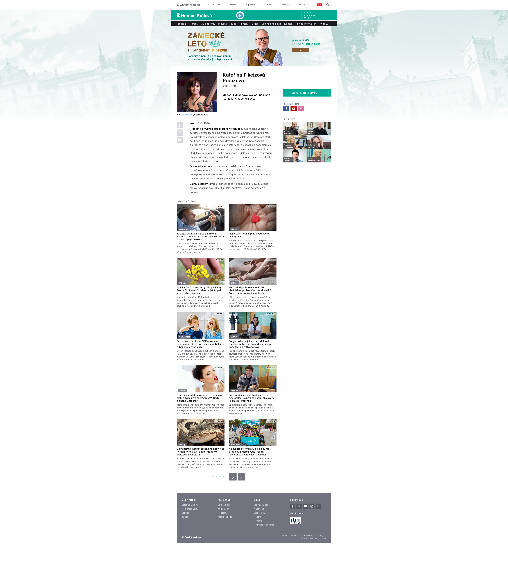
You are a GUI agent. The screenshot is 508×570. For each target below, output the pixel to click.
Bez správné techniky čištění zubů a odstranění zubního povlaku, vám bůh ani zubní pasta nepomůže (200, 344)
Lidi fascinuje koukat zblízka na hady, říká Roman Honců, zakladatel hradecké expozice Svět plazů (200, 451)
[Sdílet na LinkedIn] (180, 140)
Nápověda (259, 509)
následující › (233, 476)
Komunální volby (190, 509)
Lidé (233, 23)
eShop (185, 517)
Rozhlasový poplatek (264, 525)
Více (324, 23)
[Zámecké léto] (254, 46)
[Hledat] (327, 5)
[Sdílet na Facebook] (180, 125)
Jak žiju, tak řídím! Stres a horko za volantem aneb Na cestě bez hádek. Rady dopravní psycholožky (200, 236)
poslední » (241, 476)
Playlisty (223, 23)
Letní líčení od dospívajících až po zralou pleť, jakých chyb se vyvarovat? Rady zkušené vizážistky (200, 398)
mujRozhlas (251, 5)
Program (233, 5)
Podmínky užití (310, 536)
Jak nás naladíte (271, 23)
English (323, 536)
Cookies (283, 536)
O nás (255, 23)
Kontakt (288, 23)
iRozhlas (216, 5)
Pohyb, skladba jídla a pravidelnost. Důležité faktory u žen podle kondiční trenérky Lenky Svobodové (250, 344)
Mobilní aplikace (226, 517)
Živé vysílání (224, 505)
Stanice (268, 5)
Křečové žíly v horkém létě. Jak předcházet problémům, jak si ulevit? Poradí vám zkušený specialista (250, 290)
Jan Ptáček (187, 114)
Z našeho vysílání (307, 23)
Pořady (194, 23)
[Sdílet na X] (180, 132)
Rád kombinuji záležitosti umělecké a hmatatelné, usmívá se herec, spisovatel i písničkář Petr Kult (252, 398)
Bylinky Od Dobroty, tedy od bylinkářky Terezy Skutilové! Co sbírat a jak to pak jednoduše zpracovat (199, 290)
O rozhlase (285, 5)
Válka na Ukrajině (190, 505)
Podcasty (222, 513)
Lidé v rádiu (259, 513)
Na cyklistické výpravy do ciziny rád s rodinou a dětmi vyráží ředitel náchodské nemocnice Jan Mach (249, 451)
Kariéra (257, 517)
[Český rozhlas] (188, 5)
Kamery (307, 18)
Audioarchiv (309, 15)
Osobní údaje (296, 536)
